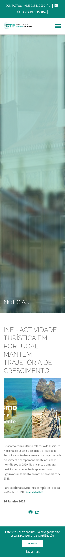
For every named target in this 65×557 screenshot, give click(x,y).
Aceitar (33, 543)
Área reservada (34, 12)
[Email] (55, 6)
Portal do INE (34, 492)
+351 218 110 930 (34, 6)
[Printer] (30, 513)
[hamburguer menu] (58, 26)
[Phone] (48, 6)
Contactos (14, 6)
